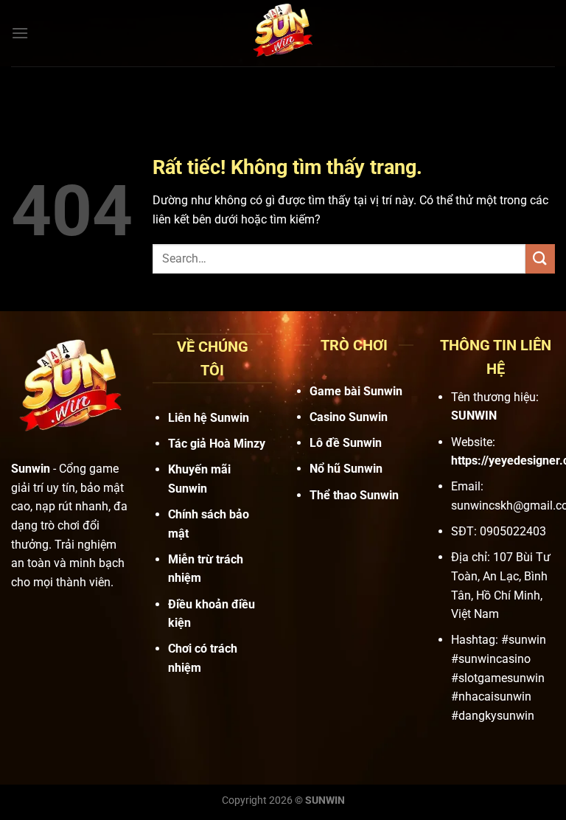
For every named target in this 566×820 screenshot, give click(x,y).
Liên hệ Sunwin (208, 418)
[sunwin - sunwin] (283, 33)
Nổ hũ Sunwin (346, 469)
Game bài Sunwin (356, 391)
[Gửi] (540, 258)
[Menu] (20, 33)
